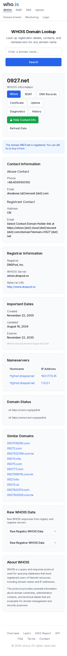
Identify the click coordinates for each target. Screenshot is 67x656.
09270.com (14, 464)
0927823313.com (18, 489)
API (57, 633)
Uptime (39, 9)
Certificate (17, 103)
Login (46, 17)
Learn (27, 633)
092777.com (15, 469)
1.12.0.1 (45, 383)
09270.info (14, 458)
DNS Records (48, 94)
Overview (13, 633)
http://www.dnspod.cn (21, 287)
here (22, 148)
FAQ (20, 638)
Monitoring (31, 17)
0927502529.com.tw (20, 495)
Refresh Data (18, 128)
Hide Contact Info (24, 120)
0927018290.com (18, 443)
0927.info (13, 479)
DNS (28, 9)
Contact (45, 638)
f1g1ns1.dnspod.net (22, 376)
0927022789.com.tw (20, 453)
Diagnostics (17, 111)
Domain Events (12, 17)
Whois (14, 94)
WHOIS (7, 9)
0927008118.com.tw (20, 474)
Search (33, 62)
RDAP (19, 9)
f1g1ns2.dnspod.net (22, 383)
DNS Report (43, 633)
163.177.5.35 (49, 376)
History (36, 111)
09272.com (14, 448)
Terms (31, 638)
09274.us (13, 484)
